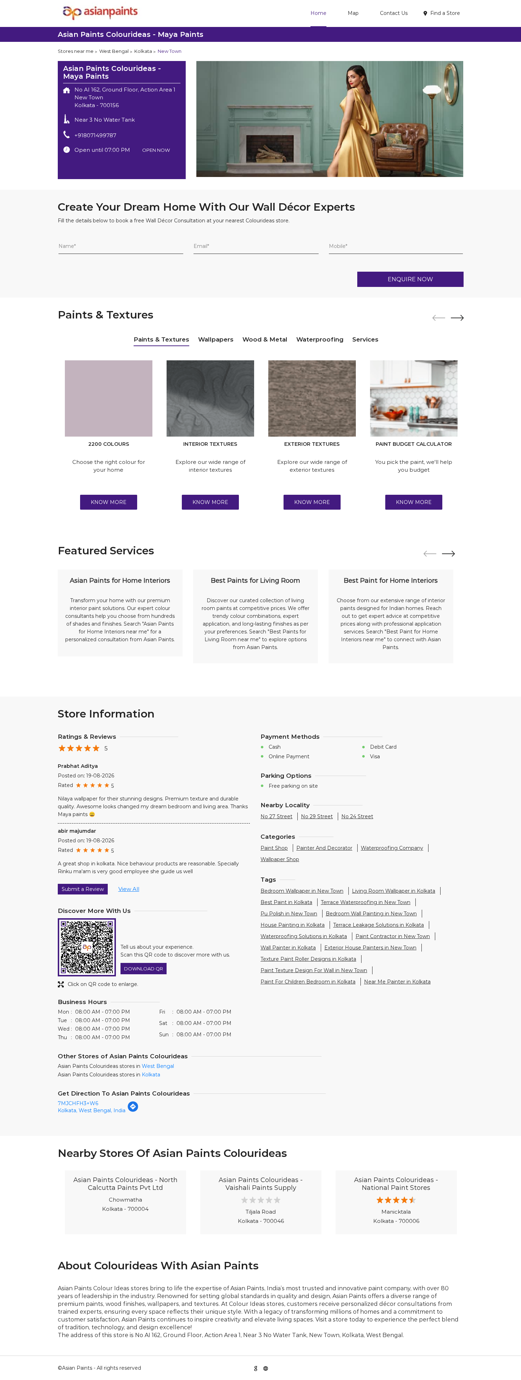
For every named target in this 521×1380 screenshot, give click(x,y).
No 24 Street (357, 816)
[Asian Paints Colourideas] (99, 13)
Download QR (143, 968)
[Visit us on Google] (255, 1368)
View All (128, 889)
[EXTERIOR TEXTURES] (312, 398)
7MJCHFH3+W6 (78, 1103)
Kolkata (143, 51)
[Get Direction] (133, 1110)
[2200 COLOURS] (108, 398)
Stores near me (76, 51)
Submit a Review (83, 889)
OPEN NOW (156, 150)
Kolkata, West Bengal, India (91, 1110)
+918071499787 (95, 135)
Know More (109, 502)
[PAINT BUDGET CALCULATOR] (414, 398)
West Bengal (114, 51)
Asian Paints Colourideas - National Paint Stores (396, 1184)
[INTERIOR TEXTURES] (210, 398)
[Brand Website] (265, 1368)
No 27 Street (276, 816)
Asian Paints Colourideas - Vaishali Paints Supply (261, 1184)
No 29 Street (317, 816)
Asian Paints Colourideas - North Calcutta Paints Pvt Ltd (125, 1184)
